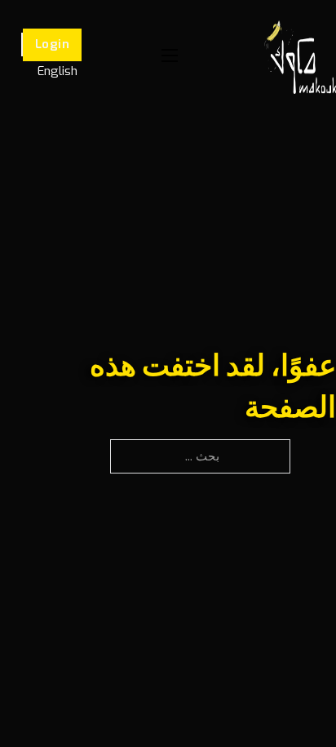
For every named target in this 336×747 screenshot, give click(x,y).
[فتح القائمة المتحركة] (169, 55)
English (57, 71)
